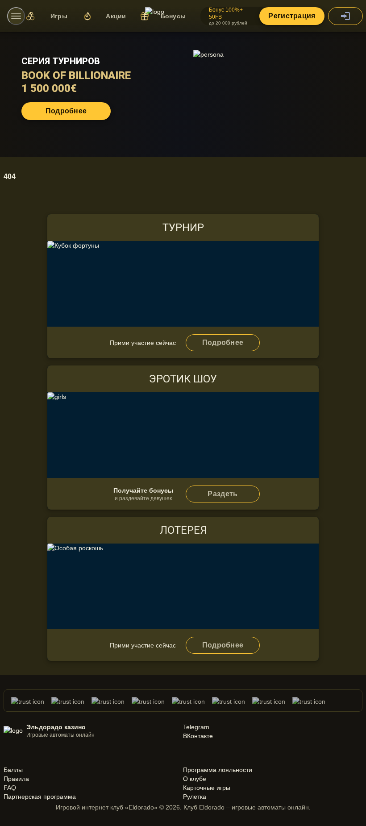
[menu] (16, 16)
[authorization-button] (345, 16)
